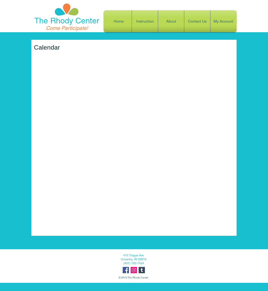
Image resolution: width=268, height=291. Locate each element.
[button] (171, 21)
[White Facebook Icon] (150, 270)
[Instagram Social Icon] (134, 270)
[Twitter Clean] (165, 270)
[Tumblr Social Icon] (142, 270)
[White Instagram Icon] (158, 270)
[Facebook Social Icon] (126, 270)
